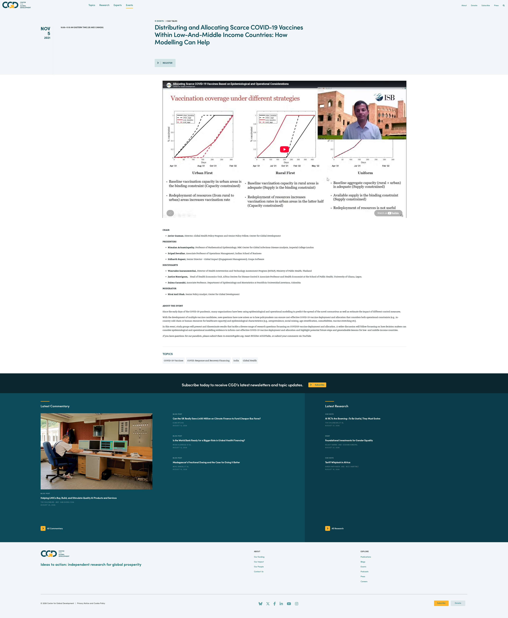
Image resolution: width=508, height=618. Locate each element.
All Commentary (55, 528)
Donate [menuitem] (474, 5)
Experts (118, 5)
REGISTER (167, 63)
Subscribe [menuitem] (486, 5)
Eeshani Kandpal (350, 445)
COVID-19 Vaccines (173, 360)
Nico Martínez (352, 467)
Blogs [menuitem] (363, 562)
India (236, 360)
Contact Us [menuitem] (258, 572)
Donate (458, 603)
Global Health (250, 360)
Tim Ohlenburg (48, 502)
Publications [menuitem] (366, 557)
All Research (338, 528)
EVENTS (160, 21)
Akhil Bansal (179, 467)
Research (104, 5)
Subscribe (441, 603)
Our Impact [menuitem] (259, 562)
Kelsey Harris (331, 445)
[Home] (44, 5)
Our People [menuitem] (259, 567)
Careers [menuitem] (364, 582)
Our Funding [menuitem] (259, 557)
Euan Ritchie (178, 423)
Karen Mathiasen (333, 467)
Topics (92, 5)
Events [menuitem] (363, 567)
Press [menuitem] (496, 5)
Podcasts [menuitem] (364, 572)
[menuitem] (504, 5)
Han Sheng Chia (67, 502)
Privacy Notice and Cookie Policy (91, 603)
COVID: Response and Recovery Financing (208, 360)
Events (129, 5)
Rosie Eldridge (180, 445)
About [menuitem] (464, 5)
